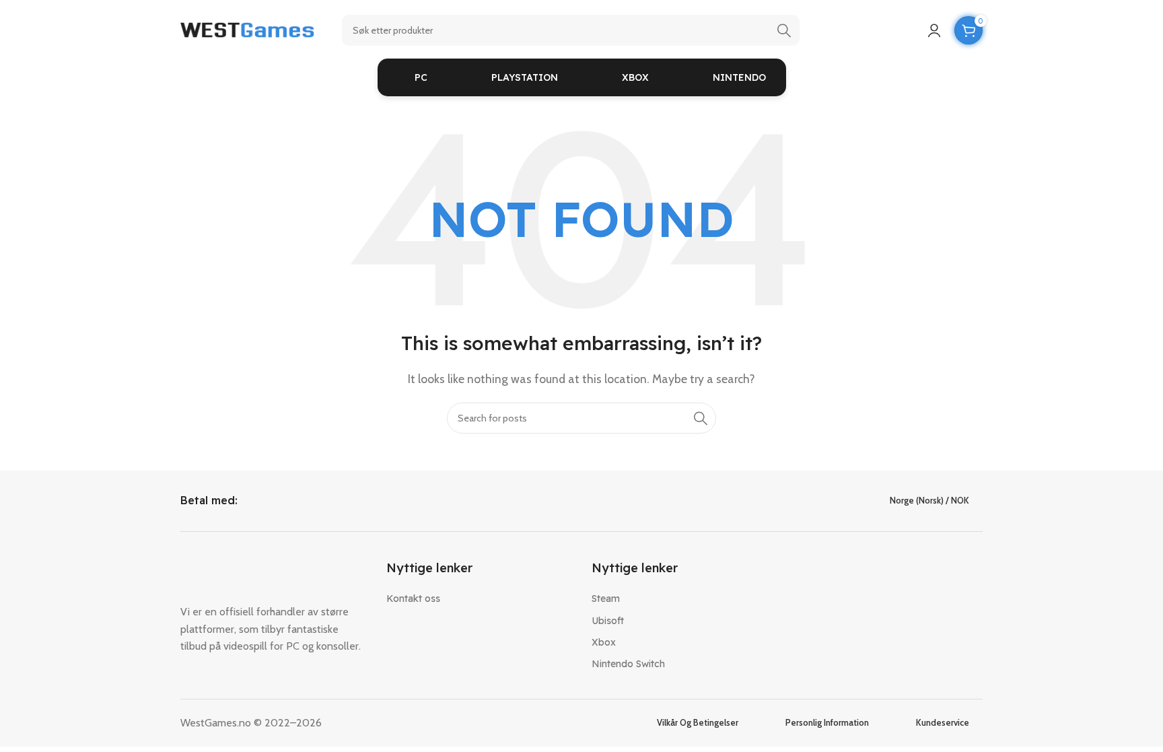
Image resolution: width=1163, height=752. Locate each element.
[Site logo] (247, 29)
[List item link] (479, 598)
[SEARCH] (784, 30)
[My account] (934, 30)
